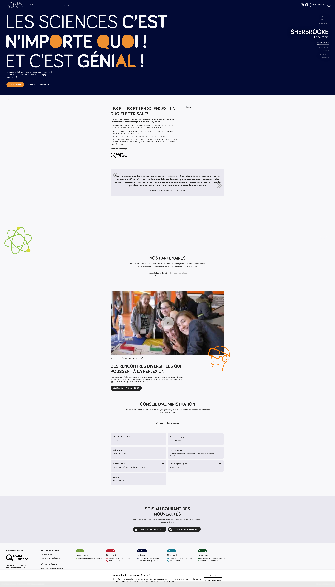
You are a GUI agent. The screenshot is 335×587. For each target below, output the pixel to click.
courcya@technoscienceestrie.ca (150, 558)
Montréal (40, 5)
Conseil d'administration (167, 423)
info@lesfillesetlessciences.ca (53, 568)
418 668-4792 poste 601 (209, 561)
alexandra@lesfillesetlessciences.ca (90, 558)
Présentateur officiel (157, 273)
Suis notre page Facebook (186, 529)
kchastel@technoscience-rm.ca (119, 558)
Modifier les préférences (213, 580)
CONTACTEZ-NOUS (318, 5)
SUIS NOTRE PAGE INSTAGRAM (151, 529)
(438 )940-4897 (114, 561)
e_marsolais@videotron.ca (52, 558)
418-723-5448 (175, 561)
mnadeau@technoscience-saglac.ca (212, 558)
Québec (32, 5)
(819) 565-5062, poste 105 (148, 561)
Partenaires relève (178, 273)
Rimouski (57, 5)
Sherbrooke (48, 5)
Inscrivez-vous (15, 85)
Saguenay (65, 5)
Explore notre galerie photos (126, 388)
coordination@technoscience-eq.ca (181, 558)
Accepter (213, 575)
